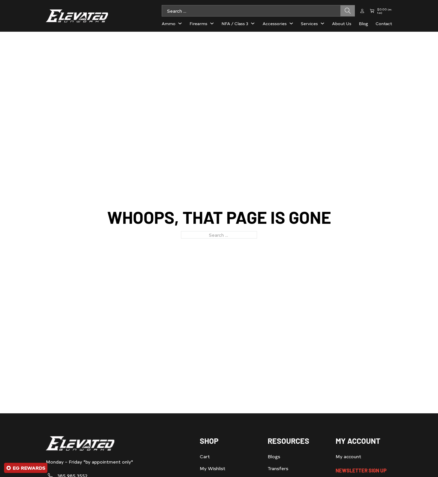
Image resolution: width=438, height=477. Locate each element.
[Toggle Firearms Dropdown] (212, 23)
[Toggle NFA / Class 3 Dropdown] (253, 23)
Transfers (278, 468)
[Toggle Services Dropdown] (322, 23)
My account (348, 456)
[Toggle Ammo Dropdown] (180, 23)
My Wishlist (212, 468)
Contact (384, 23)
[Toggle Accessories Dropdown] (291, 23)
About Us (341, 23)
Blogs (274, 456)
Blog (363, 23)
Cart (205, 456)
